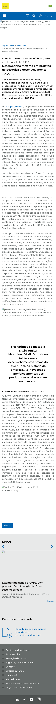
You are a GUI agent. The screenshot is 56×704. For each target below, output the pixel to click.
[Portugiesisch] (50, 6)
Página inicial (8, 45)
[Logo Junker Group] (5, 5)
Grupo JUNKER (14, 106)
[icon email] (46, 15)
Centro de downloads (17, 650)
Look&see (21, 45)
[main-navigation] (4, 16)
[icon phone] (40, 15)
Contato (10, 666)
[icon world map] (34, 15)
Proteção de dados (16, 658)
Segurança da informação (20, 662)
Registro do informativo (19, 687)
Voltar (7, 525)
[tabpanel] (28, 29)
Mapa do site (13, 679)
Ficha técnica (13, 654)
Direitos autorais (15, 671)
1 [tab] (28, 41)
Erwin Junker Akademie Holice (23, 683)
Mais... (50, 601)
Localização (12, 675)
